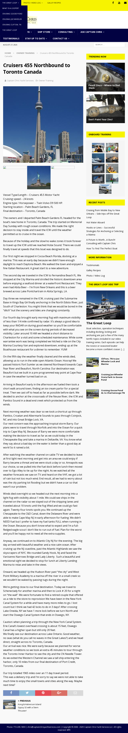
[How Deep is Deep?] (98, 178)
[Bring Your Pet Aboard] (112, 168)
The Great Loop (9, 3)
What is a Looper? (10, 8)
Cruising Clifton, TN (11, 24)
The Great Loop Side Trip (104, 284)
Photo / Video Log (32, 3)
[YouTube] (119, 2)
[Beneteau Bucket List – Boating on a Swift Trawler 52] (112, 158)
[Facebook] (113, 2)
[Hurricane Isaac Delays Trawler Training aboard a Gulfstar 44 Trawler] (112, 147)
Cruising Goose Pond (12, 13)
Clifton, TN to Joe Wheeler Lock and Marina (110, 361)
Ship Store (44, 31)
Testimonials (11, 38)
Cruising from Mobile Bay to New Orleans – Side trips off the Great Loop (103, 214)
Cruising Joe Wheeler (12, 19)
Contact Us (60, 38)
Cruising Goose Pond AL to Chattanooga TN (113, 391)
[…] (122, 349)
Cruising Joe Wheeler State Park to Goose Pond (112, 377)
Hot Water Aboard (95, 222)
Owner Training (46, 80)
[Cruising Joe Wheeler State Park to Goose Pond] (92, 378)
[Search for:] (109, 44)
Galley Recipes (54, 3)
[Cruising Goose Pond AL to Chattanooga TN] (92, 393)
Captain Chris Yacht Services (20, 80)
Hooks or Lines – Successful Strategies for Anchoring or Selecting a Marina (104, 231)
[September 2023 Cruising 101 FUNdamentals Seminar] (98, 168)
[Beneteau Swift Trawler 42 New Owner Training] (98, 158)
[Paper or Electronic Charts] (112, 178)
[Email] (125, 2)
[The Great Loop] (105, 305)
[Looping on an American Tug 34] (98, 147)
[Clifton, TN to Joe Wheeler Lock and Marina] (92, 362)
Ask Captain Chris (91, 31)
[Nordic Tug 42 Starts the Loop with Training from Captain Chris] (105, 189)
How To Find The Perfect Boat (101, 248)
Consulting (65, 31)
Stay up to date (35, 38)
